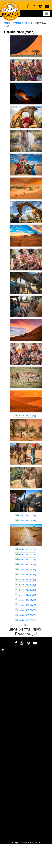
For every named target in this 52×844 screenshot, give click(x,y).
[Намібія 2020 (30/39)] (25, 574)
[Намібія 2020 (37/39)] (25, 610)
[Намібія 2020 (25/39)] (25, 549)
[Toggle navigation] (46, 13)
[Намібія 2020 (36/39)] (25, 604)
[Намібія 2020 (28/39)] (25, 564)
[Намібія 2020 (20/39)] (25, 477)
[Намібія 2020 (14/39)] (25, 353)
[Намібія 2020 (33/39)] (25, 589)
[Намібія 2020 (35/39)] (25, 599)
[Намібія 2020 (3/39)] (25, 93)
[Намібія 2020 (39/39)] (25, 620)
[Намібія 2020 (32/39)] (25, 584)
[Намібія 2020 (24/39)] (25, 534)
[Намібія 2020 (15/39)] (25, 377)
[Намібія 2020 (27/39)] (25, 559)
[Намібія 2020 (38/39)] (25, 615)
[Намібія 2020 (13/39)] (25, 330)
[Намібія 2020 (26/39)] (25, 554)
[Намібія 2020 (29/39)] (25, 569)
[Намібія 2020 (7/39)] (25, 188)
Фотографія (17, 22)
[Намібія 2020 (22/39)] (25, 515)
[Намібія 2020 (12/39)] (25, 306)
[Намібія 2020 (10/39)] (25, 259)
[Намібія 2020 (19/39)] (25, 453)
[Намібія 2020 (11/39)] (25, 282)
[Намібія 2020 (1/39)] (25, 46)
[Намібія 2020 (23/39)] (25, 520)
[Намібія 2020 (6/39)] (25, 164)
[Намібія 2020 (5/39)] (25, 140)
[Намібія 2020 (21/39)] (25, 501)
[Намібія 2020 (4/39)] (25, 117)
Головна (6, 22)
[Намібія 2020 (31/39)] (25, 579)
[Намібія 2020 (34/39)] (25, 594)
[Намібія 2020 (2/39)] (25, 69)
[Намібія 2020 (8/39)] (25, 211)
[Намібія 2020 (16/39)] (25, 401)
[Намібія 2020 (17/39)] (25, 415)
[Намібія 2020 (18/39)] (25, 430)
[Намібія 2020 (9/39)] (25, 235)
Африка (28, 22)
